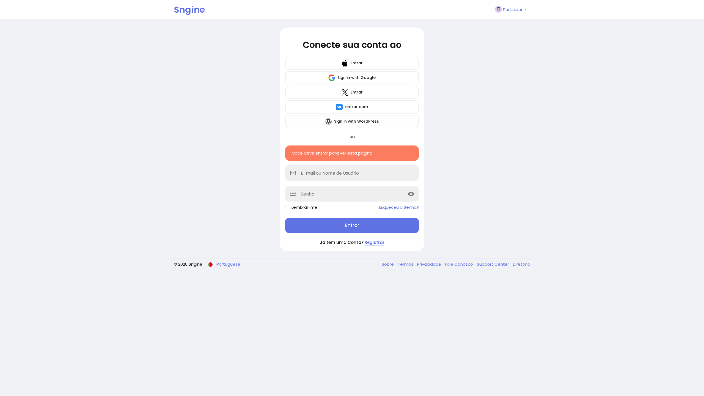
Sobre (388, 264)
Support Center (493, 264)
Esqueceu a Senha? (399, 207)
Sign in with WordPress (356, 121)
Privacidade (429, 264)
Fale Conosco (459, 264)
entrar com (356, 106)
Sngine (189, 9)
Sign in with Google (356, 77)
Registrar (374, 242)
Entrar (356, 63)
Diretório (521, 264)
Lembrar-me (304, 207)
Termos (406, 264)
